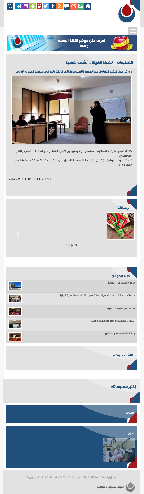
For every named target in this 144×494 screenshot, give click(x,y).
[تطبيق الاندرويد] (32, 8)
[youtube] (39, 8)
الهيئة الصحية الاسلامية (111, 487)
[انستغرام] (25, 8)
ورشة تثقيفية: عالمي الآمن (120, 333)
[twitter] (46, 8)
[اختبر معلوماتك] (73, 8)
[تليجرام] (18, 8)
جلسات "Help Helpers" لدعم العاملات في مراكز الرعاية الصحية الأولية (97, 295)
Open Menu (132, 31)
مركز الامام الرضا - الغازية (121, 282)
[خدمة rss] (59, 8)
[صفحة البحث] (11, 8)
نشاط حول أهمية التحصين (121, 308)
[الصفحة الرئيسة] (87, 8)
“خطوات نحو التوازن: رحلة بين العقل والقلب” (112, 320)
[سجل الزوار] (67, 8)
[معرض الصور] (80, 8)
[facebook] (52, 8)
